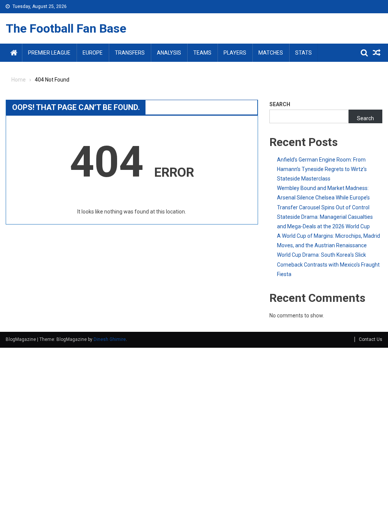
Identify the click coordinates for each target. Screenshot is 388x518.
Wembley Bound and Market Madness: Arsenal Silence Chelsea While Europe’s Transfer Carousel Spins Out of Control (323, 197)
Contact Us (370, 339)
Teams (202, 53)
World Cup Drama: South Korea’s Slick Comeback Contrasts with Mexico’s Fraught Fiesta (328, 264)
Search (279, 104)
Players (235, 53)
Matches (270, 53)
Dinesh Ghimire (110, 339)
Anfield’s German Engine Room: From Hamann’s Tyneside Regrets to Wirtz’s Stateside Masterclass (322, 169)
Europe (93, 53)
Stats (303, 53)
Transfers (130, 53)
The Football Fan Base (66, 28)
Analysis (169, 53)
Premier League (49, 53)
